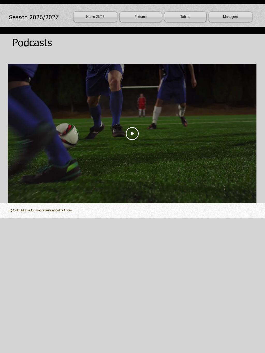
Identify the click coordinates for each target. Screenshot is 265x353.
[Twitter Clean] (246, 215)
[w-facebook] (241, 215)
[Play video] (132, 133)
